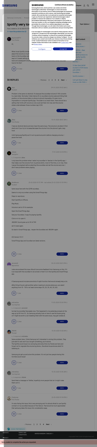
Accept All (63, 49)
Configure (41, 49)
